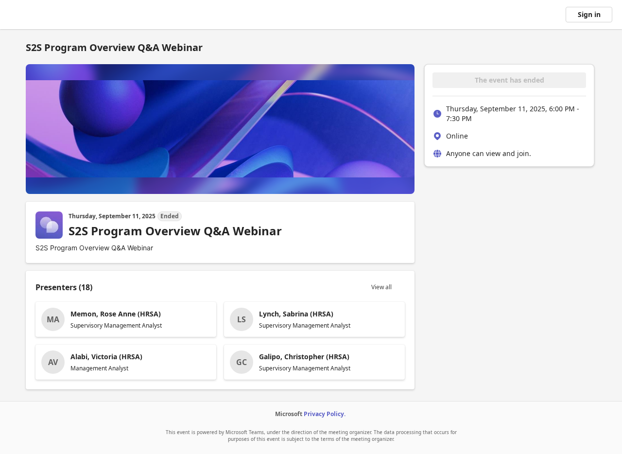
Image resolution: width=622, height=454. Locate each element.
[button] (125, 319)
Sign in (589, 14)
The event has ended (509, 80)
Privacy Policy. (325, 414)
